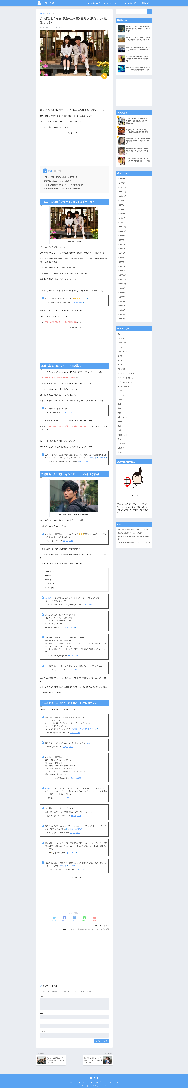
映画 (119, 426)
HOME (95, 1078)
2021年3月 (121, 214)
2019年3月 (121, 314)
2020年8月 (121, 240)
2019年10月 (122, 284)
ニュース (121, 395)
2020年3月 (121, 262)
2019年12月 (122, 275)
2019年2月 (121, 319)
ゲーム (120, 360)
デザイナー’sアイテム (126, 373)
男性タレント (123, 435)
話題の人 (121, 448)
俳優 (119, 404)
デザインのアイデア (125, 382)
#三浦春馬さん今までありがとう (84, 729)
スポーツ (121, 365)
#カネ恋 (83, 299)
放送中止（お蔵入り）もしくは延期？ (57, 181)
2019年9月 (121, 288)
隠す (57, 171)
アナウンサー (123, 343)
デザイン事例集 (123, 387)
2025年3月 (121, 179)
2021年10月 (122, 205)
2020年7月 (121, 244)
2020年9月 (121, 236)
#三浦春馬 (101, 458)
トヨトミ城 (48, 3)
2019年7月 (121, 297)
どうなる (96, 929)
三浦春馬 (105, 929)
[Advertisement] (74, 93)
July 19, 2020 (83, 461)
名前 (42, 1013)
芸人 (119, 439)
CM (119, 334)
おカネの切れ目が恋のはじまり (80, 929)
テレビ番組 (122, 369)
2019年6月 (121, 301)
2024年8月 (121, 183)
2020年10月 (122, 231)
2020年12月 (122, 227)
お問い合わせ (146, 3)
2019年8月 (121, 293)
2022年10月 (122, 196)
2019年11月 (122, 279)
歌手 (119, 430)
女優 (119, 413)
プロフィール (118, 3)
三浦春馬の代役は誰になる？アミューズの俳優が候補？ (64, 185)
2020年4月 (121, 257)
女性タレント (123, 417)
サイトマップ (106, 3)
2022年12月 (122, 187)
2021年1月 (121, 223)
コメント (43, 997)
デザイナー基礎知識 (125, 378)
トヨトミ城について (93, 3)
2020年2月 (121, 266)
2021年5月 (121, 209)
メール (43, 1022)
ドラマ (106, 926)
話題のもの (122, 443)
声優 (119, 408)
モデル (120, 400)
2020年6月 (121, 249)
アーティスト (123, 351)
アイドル (121, 338)
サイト (42, 1032)
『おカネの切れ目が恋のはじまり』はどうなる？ (61, 177)
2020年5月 (121, 253)
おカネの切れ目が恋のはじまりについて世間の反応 (62, 188)
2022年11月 (122, 192)
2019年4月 (121, 310)
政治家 (120, 422)
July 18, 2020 (77, 302)
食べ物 (120, 452)
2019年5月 (121, 306)
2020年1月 (121, 271)
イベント (121, 356)
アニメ (120, 347)
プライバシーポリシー (132, 3)
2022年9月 (121, 201)
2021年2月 (121, 218)
